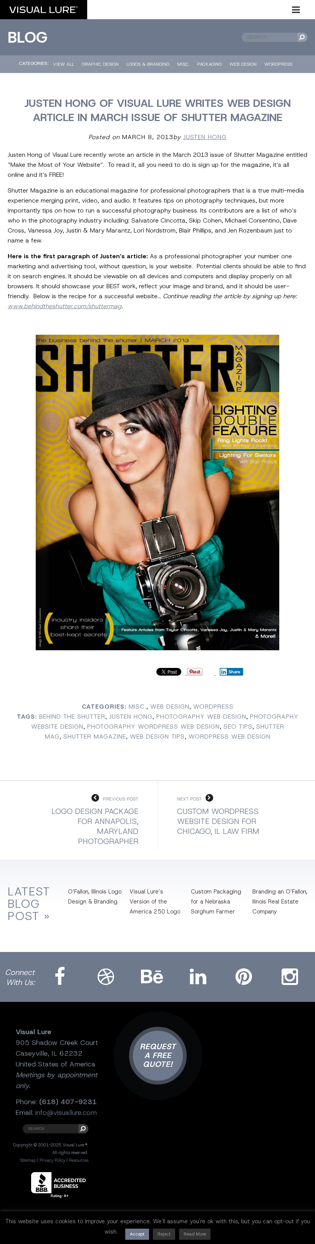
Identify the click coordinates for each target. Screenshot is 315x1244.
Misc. (183, 64)
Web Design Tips (157, 736)
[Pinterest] (244, 977)
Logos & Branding (147, 64)
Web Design (243, 64)
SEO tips (238, 726)
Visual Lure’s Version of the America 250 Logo (154, 901)
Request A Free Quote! (158, 1055)
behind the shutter (72, 717)
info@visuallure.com (66, 1112)
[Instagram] (290, 977)
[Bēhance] (152, 977)
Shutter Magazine (94, 736)
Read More (195, 1234)
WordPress (278, 64)
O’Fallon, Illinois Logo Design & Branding (94, 896)
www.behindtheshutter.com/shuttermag (64, 306)
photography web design (201, 717)
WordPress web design (229, 736)
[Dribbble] (106, 977)
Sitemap (28, 1160)
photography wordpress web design (153, 726)
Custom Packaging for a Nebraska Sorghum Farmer (216, 901)
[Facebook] (60, 977)
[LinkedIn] (198, 977)
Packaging (209, 64)
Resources (78, 1160)
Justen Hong (131, 717)
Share (234, 671)
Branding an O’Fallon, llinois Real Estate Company (279, 901)
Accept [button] (137, 1234)
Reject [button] (164, 1234)
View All (63, 64)
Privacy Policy (52, 1160)
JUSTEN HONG (205, 137)
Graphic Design (100, 64)
